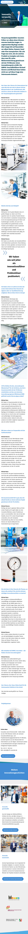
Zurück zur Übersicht (7, 2)
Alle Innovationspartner (8, 756)
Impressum (10, 931)
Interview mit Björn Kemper (10, 830)
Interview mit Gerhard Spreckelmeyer (13, 879)
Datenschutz (17, 931)
